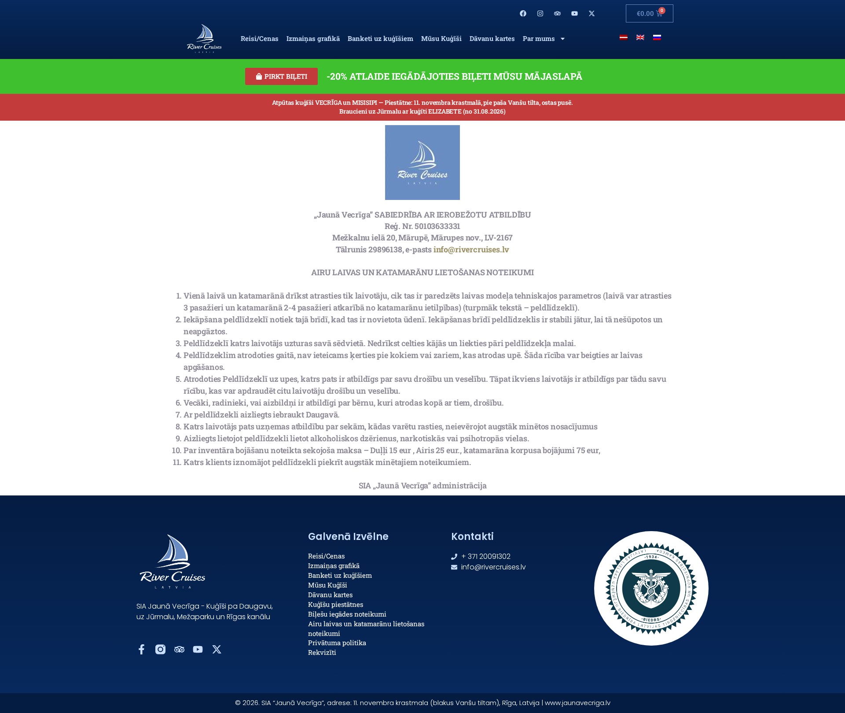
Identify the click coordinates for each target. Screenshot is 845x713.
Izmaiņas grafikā (313, 38)
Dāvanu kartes (492, 38)
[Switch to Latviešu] (623, 36)
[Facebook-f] (141, 649)
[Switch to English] (640, 36)
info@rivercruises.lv (471, 249)
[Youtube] (574, 13)
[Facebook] (523, 13)
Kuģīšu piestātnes (335, 604)
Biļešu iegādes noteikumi (347, 614)
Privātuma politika (337, 642)
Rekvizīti (322, 652)
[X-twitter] (591, 13)
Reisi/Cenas (260, 38)
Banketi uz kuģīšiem (380, 38)
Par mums (539, 38)
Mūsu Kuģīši (441, 38)
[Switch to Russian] (657, 36)
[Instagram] (540, 13)
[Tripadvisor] (557, 13)
